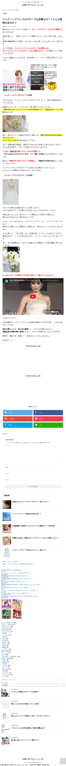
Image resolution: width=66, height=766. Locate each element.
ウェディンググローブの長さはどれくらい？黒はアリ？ (29, 550)
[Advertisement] (33, 359)
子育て (4, 660)
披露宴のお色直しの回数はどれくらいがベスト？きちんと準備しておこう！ (35, 538)
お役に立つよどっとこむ (33, 5)
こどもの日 (5, 635)
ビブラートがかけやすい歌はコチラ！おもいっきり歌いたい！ (20, 590)
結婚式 (5, 433)
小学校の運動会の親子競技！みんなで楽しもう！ (16, 578)
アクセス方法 (6, 674)
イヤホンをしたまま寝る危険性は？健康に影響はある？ (28, 728)
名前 (6, 467)
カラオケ (2, 591)
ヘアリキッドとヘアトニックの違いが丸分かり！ (16, 573)
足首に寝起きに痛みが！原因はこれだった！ (15, 581)
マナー (2, 571)
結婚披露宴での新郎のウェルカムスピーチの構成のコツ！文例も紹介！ (34, 526)
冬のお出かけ (6, 628)
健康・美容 (4, 651)
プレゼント (4, 653)
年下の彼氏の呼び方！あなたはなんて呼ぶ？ (15, 587)
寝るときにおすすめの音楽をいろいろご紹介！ (25, 704)
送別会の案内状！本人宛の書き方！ (12, 570)
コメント (7, 445)
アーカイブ (4, 683)
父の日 (4, 638)
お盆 (3, 636)
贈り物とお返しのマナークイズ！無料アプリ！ (15, 593)
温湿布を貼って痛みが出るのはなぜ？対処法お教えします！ (19, 596)
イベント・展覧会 (6, 624)
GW (3, 633)
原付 (3, 663)
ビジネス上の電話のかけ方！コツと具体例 (24, 691)
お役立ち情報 (3, 574)
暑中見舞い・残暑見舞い (9, 656)
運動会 (2, 580)
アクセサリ (5, 672)
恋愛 (2, 588)
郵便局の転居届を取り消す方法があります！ (15, 575)
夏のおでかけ (6, 626)
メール (7, 473)
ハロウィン (5, 649)
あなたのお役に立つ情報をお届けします (33, 762)
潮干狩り (5, 642)
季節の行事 (4, 630)
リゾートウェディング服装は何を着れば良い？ (26, 513)
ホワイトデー (6, 631)
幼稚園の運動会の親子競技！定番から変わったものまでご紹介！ (21, 584)
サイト (7, 479)
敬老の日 (5, 644)
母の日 (4, 640)
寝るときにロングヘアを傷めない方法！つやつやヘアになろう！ (31, 716)
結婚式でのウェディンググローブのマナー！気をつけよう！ (31, 501)
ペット (4, 676)
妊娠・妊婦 (5, 669)
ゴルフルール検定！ (13, 561)
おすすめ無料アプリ (4, 594)
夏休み (4, 645)
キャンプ (5, 667)
